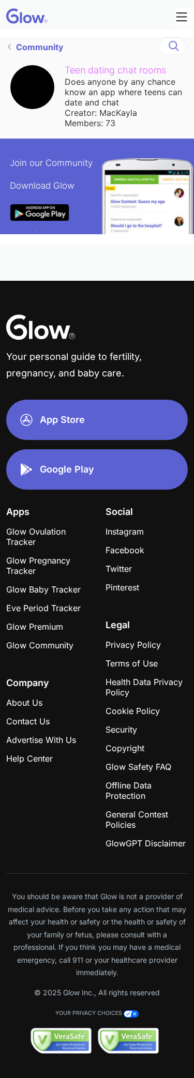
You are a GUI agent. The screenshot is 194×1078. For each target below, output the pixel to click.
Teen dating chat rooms (115, 70)
